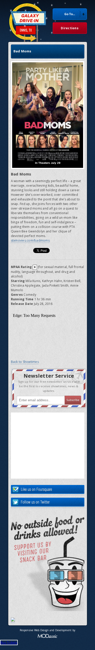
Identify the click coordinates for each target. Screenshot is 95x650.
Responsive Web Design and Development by (47, 630)
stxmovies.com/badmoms (30, 240)
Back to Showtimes (25, 362)
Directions (70, 28)
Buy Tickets (9, 642)
